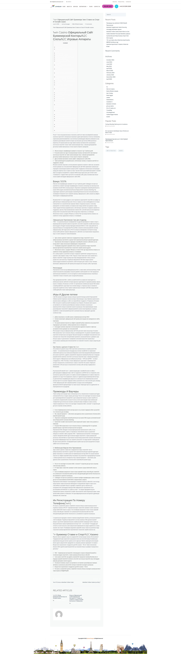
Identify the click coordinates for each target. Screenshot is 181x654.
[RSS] (65, 616)
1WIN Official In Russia (77, 24)
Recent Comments (112, 51)
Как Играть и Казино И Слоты (63, 116)
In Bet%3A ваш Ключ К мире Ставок (65, 95)
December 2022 (110, 77)
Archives (108, 56)
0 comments (88, 24)
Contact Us (128, 1)
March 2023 (109, 70)
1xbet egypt (109, 95)
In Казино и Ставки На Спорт (63, 124)
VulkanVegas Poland (112, 114)
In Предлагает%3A (61, 93)
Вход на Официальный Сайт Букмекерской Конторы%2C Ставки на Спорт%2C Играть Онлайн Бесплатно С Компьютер (76, 598)
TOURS (90, 6)
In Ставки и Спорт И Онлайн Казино (65, 81)
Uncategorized (110, 112)
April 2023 (109, 68)
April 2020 (109, 79)
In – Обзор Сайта (60, 99)
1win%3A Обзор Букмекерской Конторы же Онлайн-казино (60, 597)
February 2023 (110, 73)
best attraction (111, 150)
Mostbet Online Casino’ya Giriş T (91, 582)
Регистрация (59, 53)
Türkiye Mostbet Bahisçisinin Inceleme (116, 124)
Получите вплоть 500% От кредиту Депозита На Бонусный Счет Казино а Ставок (64, 106)
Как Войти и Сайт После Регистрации (65, 118)
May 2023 (109, 66)
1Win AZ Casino (110, 89)
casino (108, 97)
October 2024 (110, 60)
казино (108, 116)
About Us (115, 1)
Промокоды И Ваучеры (62, 59)
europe (121, 150)
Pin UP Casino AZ (111, 108)
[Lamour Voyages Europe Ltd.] (56, 6)
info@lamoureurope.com (57, 1)
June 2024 (109, 62)
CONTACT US (97, 6)
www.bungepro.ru (78, 196)
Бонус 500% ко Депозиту (62, 130)
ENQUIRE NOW (108, 6)
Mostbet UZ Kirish (111, 104)
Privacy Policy (121, 1)
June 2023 (109, 64)
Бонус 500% (59, 47)
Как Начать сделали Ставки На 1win (65, 57)
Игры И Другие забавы (62, 55)
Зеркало (58, 83)
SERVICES (75, 6)
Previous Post (59, 579)
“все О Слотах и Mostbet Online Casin (63, 582)
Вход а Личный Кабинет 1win (63, 114)
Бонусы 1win (59, 97)
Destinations (109, 99)
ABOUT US (69, 6)
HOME (64, 6)
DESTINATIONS (82, 6)
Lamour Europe (90, 638)
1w (107, 87)
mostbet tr (109, 102)
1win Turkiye (109, 93)
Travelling (109, 110)
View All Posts (70, 616)
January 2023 (110, 75)
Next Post (95, 579)
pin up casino (110, 106)
